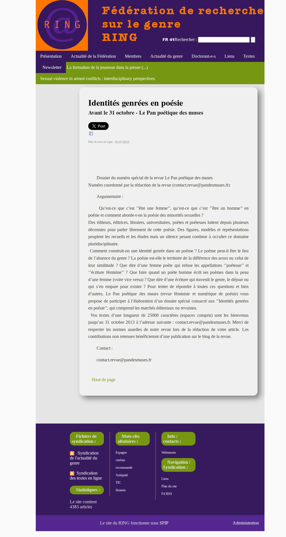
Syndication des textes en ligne (86, 475)
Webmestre (168, 452)
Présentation (51, 56)
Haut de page (103, 379)
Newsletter (50, 67)
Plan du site (169, 486)
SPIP (163, 523)
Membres (133, 56)
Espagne (121, 452)
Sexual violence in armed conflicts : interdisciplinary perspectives (97, 78)
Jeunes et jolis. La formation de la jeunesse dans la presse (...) (94, 67)
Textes (249, 56)
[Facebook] (91, 134)
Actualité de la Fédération (93, 56)
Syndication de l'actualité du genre (84, 458)
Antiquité (122, 475)
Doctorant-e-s (204, 56)
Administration (246, 523)
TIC (118, 483)
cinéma (120, 460)
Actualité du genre (166, 56)
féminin (121, 490)
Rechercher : (186, 39)
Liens (229, 56)
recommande (124, 468)
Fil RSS (166, 494)
